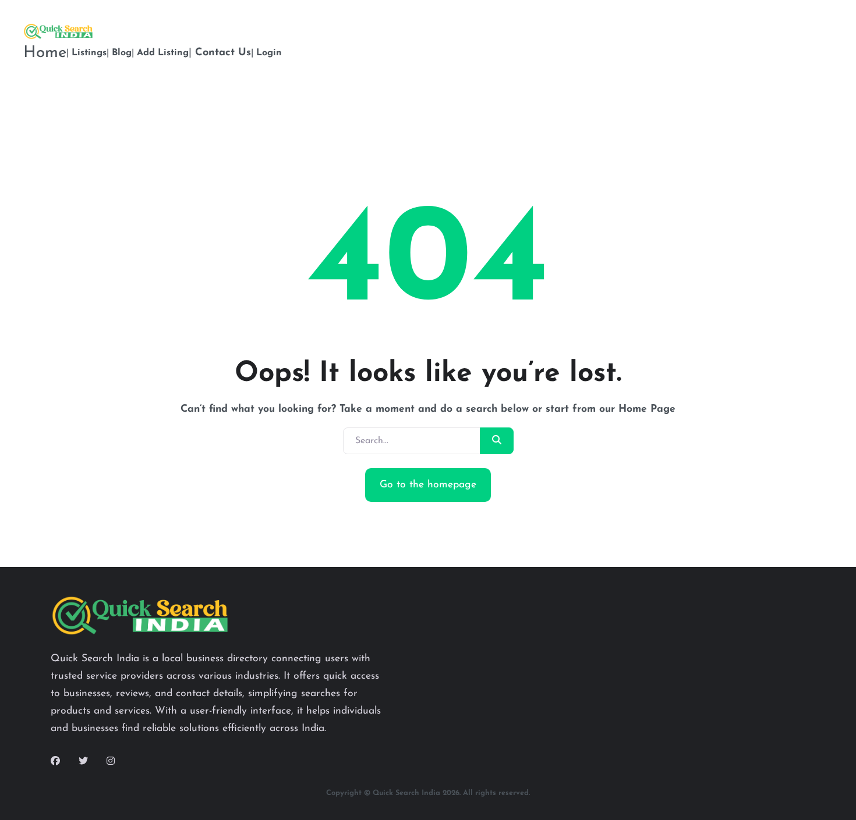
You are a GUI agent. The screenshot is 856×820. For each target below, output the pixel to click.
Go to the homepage (428, 485)
